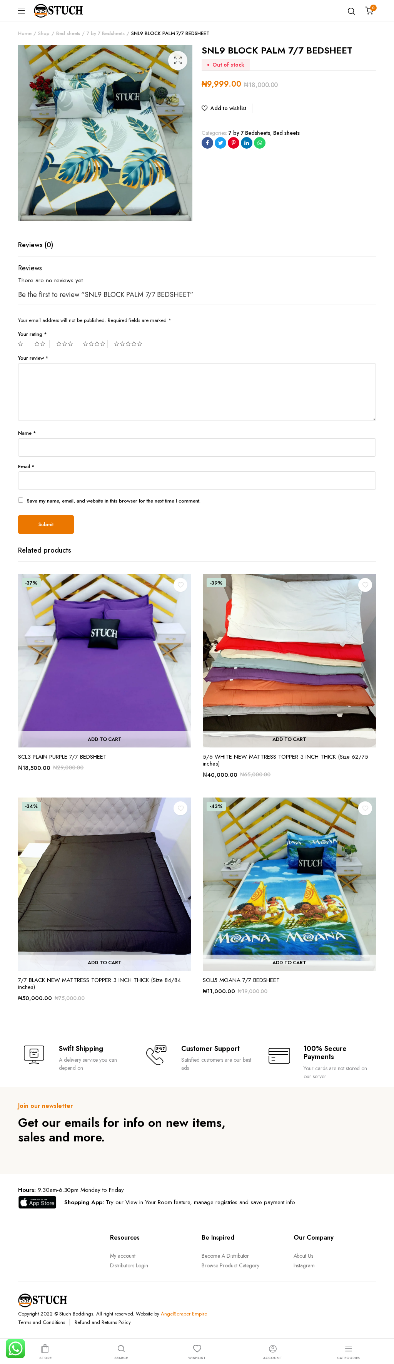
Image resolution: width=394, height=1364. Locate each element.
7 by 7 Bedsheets (106, 33)
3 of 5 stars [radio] (66, 343)
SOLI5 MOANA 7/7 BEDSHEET (241, 980)
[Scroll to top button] (381, 1327)
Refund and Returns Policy (102, 1322)
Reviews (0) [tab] (35, 245)
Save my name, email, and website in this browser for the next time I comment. (113, 500)
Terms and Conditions (41, 1322)
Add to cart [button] (105, 739)
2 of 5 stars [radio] (42, 343)
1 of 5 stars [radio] (23, 343)
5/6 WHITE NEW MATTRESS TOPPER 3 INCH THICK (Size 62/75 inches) (285, 760)
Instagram (304, 1265)
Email (26, 466)
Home (25, 33)
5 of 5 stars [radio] (129, 343)
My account (123, 1256)
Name (27, 433)
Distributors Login (129, 1265)
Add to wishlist (228, 108)
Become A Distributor (225, 1256)
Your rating (32, 334)
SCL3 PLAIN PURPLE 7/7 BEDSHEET (62, 756)
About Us (304, 1256)
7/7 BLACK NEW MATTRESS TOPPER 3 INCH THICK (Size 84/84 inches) (99, 983)
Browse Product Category (230, 1265)
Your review (33, 358)
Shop (44, 33)
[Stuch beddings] (61, 11)
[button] (177, 60)
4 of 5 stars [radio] (95, 343)
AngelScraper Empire (184, 1313)
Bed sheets (68, 33)
